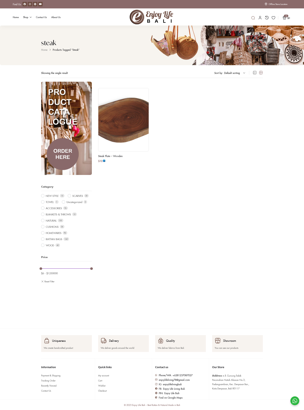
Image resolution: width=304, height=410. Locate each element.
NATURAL (51, 220)
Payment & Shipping (50, 375)
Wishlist (101, 385)
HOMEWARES (53, 233)
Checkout (102, 390)
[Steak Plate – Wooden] (123, 119)
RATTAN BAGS (54, 239)
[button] (234, 73)
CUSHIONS (52, 226)
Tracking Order (48, 380)
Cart (100, 380)
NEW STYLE (52, 195)
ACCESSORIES (54, 208)
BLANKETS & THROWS (58, 214)
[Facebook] (24, 4)
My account (103, 375)
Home (44, 49)
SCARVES (77, 195)
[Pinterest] (35, 4)
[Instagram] (30, 4)
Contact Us (46, 390)
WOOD (50, 245)
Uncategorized (74, 202)
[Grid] (261, 73)
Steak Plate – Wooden (110, 156)
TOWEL (50, 202)
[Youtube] (40, 4)
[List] (255, 73)
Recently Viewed (49, 385)
